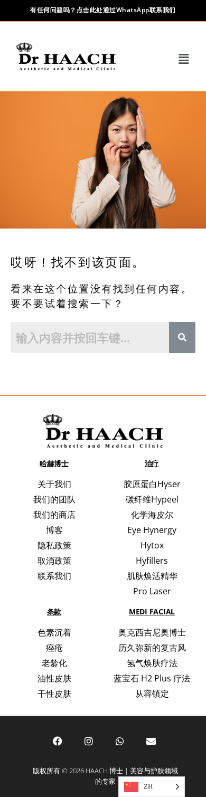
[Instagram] (88, 741)
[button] (184, 59)
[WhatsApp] (120, 741)
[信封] (151, 741)
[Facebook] (57, 741)
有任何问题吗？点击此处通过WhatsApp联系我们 (103, 9)
